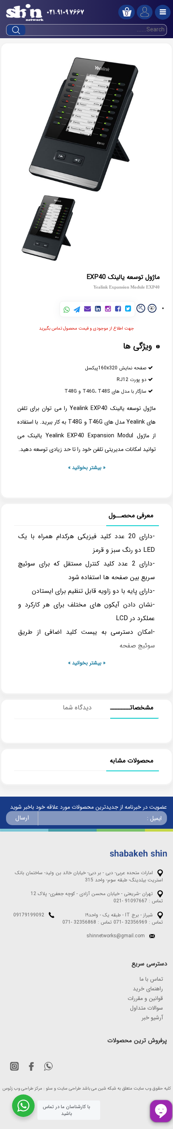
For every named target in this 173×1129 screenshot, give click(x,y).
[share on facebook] (118, 309)
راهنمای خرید (148, 989)
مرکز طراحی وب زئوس (22, 1089)
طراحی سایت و (67, 1089)
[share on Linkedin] (98, 309)
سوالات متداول (146, 1008)
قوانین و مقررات (145, 998)
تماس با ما (151, 979)
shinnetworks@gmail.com (115, 936)
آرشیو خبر (152, 1018)
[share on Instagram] (108, 309)
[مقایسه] (140, 308)
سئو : (48, 1089)
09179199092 (28, 915)
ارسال (22, 818)
